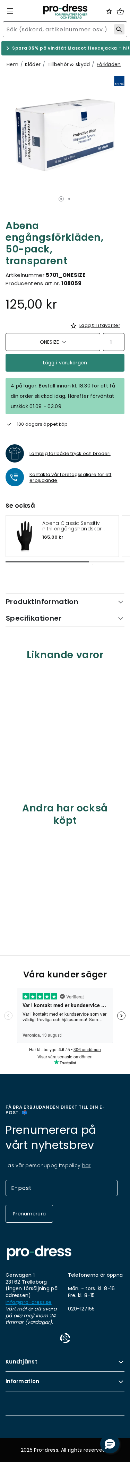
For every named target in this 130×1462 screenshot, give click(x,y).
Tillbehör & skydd (68, 64)
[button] (110, 1443)
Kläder (33, 64)
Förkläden (109, 64)
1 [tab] (61, 198)
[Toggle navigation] (10, 11)
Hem (12, 64)
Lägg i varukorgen (65, 362)
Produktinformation (42, 601)
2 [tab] (69, 198)
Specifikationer (34, 618)
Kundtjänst (21, 1361)
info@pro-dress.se (29, 1302)
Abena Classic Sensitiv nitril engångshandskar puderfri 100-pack (72, 526)
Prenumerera (29, 1213)
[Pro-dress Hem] (65, 11)
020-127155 (81, 1308)
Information (22, 1381)
